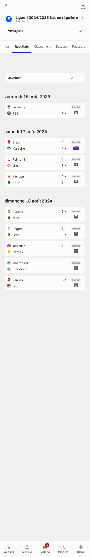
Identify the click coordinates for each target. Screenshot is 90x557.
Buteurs (61, 46)
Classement (42, 46)
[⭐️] (83, 6)
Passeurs (78, 46)
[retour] (7, 6)
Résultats (22, 46)
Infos (6, 46)
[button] (45, 31)
